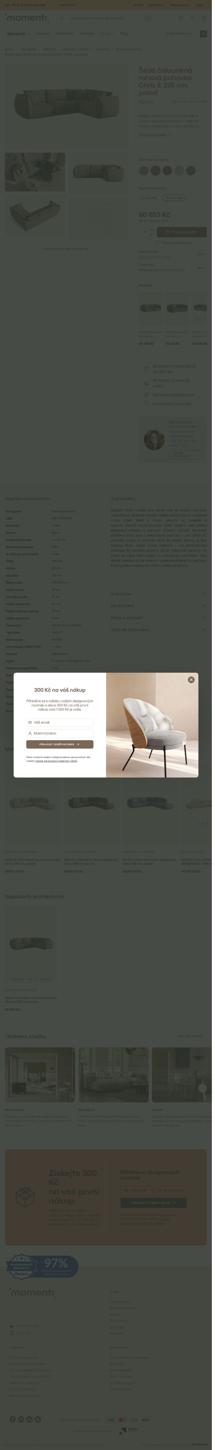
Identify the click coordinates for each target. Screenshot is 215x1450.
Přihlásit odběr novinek (56, 744)
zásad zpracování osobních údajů (56, 760)
